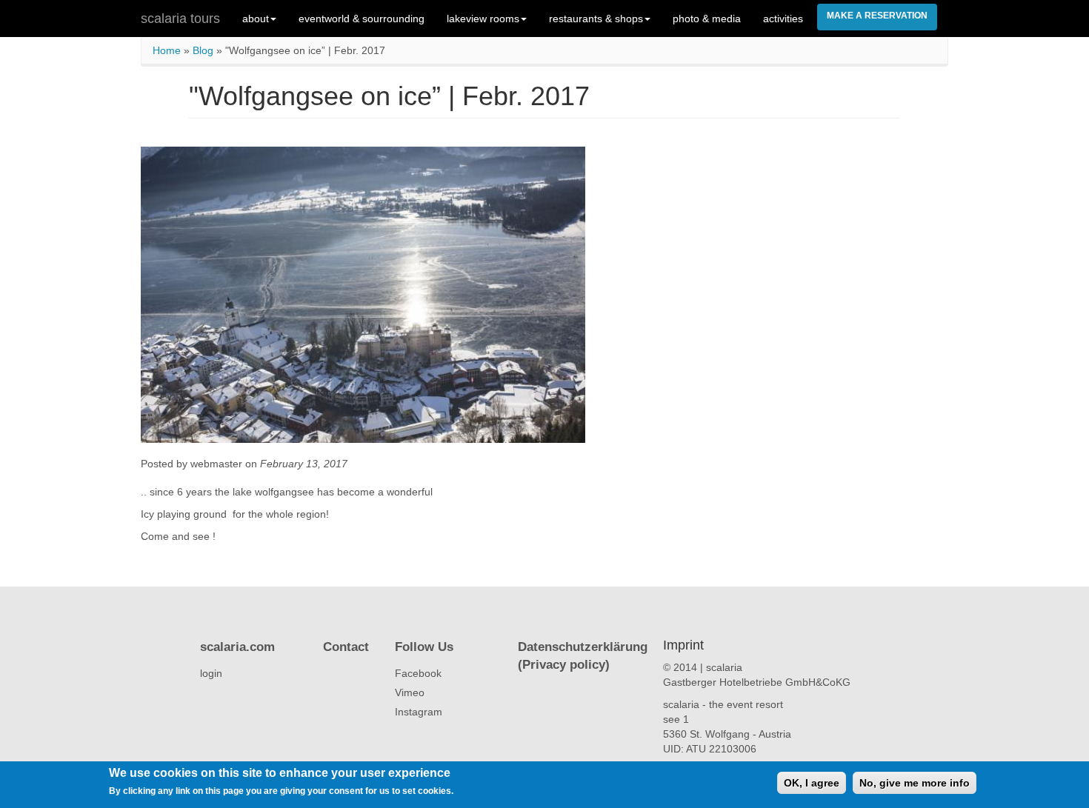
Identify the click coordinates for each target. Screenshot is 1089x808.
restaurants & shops (596, 18)
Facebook (418, 673)
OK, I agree (811, 783)
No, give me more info (914, 783)
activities (783, 18)
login (211, 673)
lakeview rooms (483, 18)
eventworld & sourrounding (361, 18)
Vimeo (409, 692)
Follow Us (424, 647)
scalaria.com (237, 647)
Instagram (418, 712)
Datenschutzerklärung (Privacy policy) (582, 656)
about (255, 18)
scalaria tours (180, 18)
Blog (203, 50)
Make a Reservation (877, 15)
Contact (346, 647)
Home (167, 50)
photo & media (707, 18)
